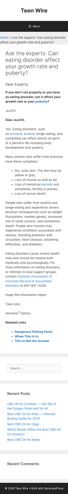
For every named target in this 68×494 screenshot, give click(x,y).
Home (4, 37)
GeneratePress (53, 488)
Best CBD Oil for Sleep (23, 439)
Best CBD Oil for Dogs (23, 424)
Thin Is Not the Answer (32, 341)
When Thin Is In (26, 336)
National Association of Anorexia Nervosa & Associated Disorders (28, 281)
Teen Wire (34, 10)
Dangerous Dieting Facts (33, 331)
